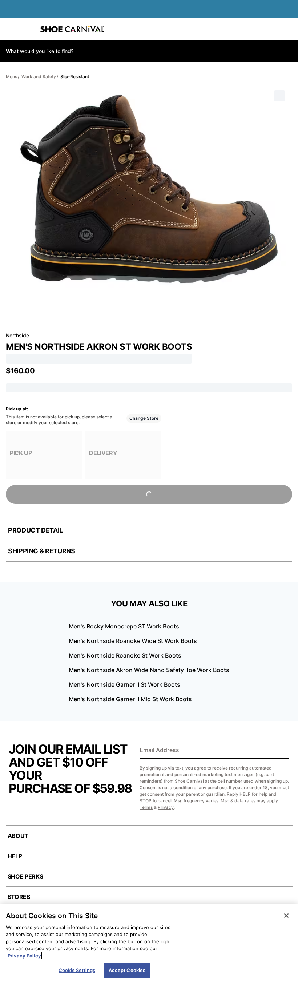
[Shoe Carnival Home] (72, 29)
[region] (149, 944)
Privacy (166, 807)
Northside (17, 335)
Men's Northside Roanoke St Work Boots (125, 655)
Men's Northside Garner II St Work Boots (124, 684)
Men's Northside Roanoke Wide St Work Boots (133, 640)
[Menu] (11, 29)
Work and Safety (38, 76)
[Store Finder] (28, 29)
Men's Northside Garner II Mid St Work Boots (130, 699)
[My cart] (289, 29)
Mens (11, 76)
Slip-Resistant (74, 76)
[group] (44, 455)
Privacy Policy (24, 956)
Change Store (143, 418)
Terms (146, 807)
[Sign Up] (281, 750)
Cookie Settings (77, 970)
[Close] (286, 916)
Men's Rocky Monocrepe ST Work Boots (124, 626)
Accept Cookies (127, 970)
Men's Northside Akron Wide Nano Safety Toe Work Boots (149, 670)
